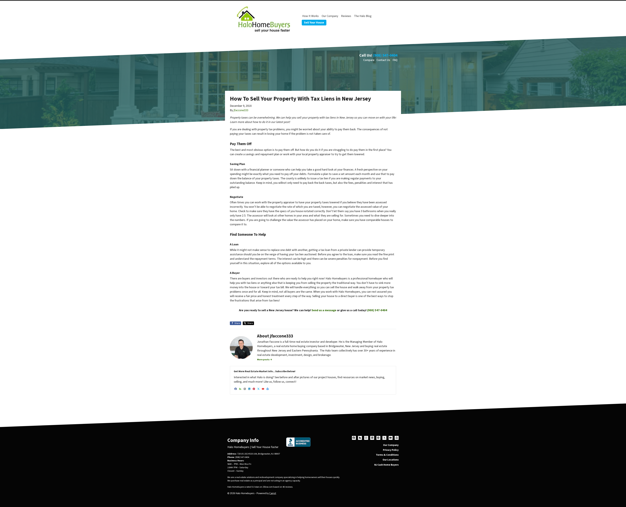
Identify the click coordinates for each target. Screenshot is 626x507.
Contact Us (383, 60)
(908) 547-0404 (385, 55)
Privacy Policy (391, 450)
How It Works (310, 16)
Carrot (272, 493)
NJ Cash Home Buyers (386, 465)
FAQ (395, 60)
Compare (368, 60)
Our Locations (391, 460)
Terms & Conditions (387, 455)
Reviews (346, 16)
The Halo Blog (363, 16)
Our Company (330, 16)
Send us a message (324, 310)
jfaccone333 (241, 110)
